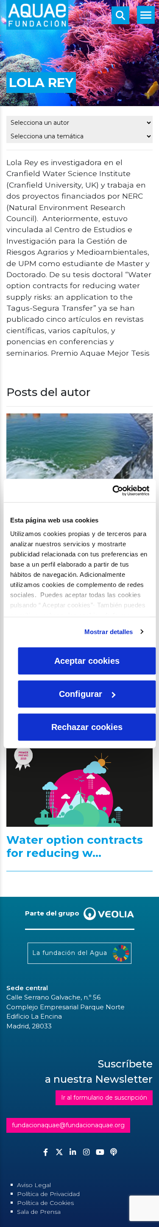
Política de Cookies (45, 1203)
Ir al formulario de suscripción (104, 1097)
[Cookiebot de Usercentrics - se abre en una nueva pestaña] (113, 490)
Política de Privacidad (48, 1194)
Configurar (80, 694)
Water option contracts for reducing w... (74, 846)
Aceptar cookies (87, 660)
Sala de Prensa (39, 1212)
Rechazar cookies (87, 727)
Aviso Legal (34, 1185)
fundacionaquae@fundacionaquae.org (68, 1125)
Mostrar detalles (108, 631)
